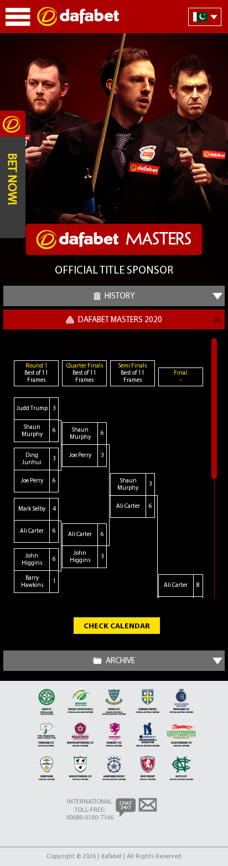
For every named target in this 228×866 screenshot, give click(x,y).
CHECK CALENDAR (117, 626)
